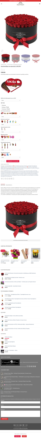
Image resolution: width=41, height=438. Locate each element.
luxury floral (19, 170)
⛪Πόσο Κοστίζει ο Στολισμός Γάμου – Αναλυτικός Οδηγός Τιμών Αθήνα (17, 381)
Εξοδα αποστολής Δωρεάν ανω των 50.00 (8, 98)
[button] (1, 4)
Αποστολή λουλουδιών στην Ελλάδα (31, 170)
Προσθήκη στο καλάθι (12, 161)
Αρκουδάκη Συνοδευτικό (5, 152)
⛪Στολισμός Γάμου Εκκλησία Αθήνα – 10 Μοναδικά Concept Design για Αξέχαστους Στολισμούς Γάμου (22, 377)
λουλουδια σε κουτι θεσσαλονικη (29, 174)
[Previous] (3, 30)
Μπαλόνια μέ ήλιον (4, 134)
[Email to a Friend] (7, 179)
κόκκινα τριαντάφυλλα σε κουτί (16, 171)
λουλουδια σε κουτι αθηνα (11, 174)
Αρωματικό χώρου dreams (5, 127)
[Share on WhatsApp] (2, 179)
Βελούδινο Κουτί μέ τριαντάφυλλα (6, 171)
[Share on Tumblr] (13, 179)
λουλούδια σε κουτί (4, 174)
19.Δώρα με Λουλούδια (27, 165)
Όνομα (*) (2, 400)
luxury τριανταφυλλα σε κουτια (35, 261)
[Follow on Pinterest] (35, 366)
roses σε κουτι (23, 170)
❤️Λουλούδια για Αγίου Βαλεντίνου (18, 169)
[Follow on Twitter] (31, 366)
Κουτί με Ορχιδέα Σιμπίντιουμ (24, 261)
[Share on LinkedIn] (11, 179)
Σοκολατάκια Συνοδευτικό (5, 110)
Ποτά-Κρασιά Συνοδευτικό (5, 142)
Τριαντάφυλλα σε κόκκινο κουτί (17, 175)
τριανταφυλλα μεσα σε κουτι (7, 175)
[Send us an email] (33, 366)
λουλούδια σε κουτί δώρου (19, 174)
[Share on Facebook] (4, 179)
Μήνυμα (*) (3, 409)
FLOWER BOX (6, 170)
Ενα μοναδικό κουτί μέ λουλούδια (14, 261)
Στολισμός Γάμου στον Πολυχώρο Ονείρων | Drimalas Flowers (15, 391)
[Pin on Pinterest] (9, 179)
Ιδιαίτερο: (5, 107)
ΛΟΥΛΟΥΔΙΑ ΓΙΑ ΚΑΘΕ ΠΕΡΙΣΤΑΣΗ (6, 169)
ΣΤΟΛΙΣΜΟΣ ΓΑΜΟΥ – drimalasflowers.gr (12, 388)
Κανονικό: (4, 105)
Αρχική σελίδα (3, 64)
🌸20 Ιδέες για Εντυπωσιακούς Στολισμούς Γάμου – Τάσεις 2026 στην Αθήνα (18, 384)
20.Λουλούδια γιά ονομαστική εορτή (14, 64)
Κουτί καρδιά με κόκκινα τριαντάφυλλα (27, 171)
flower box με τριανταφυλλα (12, 170)
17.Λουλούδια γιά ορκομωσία (19, 165)
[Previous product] (4, 70)
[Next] (38, 30)
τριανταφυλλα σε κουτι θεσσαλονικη (6, 176)
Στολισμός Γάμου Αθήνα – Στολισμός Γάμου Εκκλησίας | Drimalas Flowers (17, 373)
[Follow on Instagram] (29, 366)
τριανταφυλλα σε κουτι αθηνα (33, 175)
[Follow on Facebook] (27, 366)
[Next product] (2, 70)
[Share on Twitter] (6, 179)
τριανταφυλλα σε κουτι (25, 175)
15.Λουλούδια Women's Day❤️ (9, 165)
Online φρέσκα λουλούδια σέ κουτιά (5, 261)
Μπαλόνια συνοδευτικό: (5, 119)
